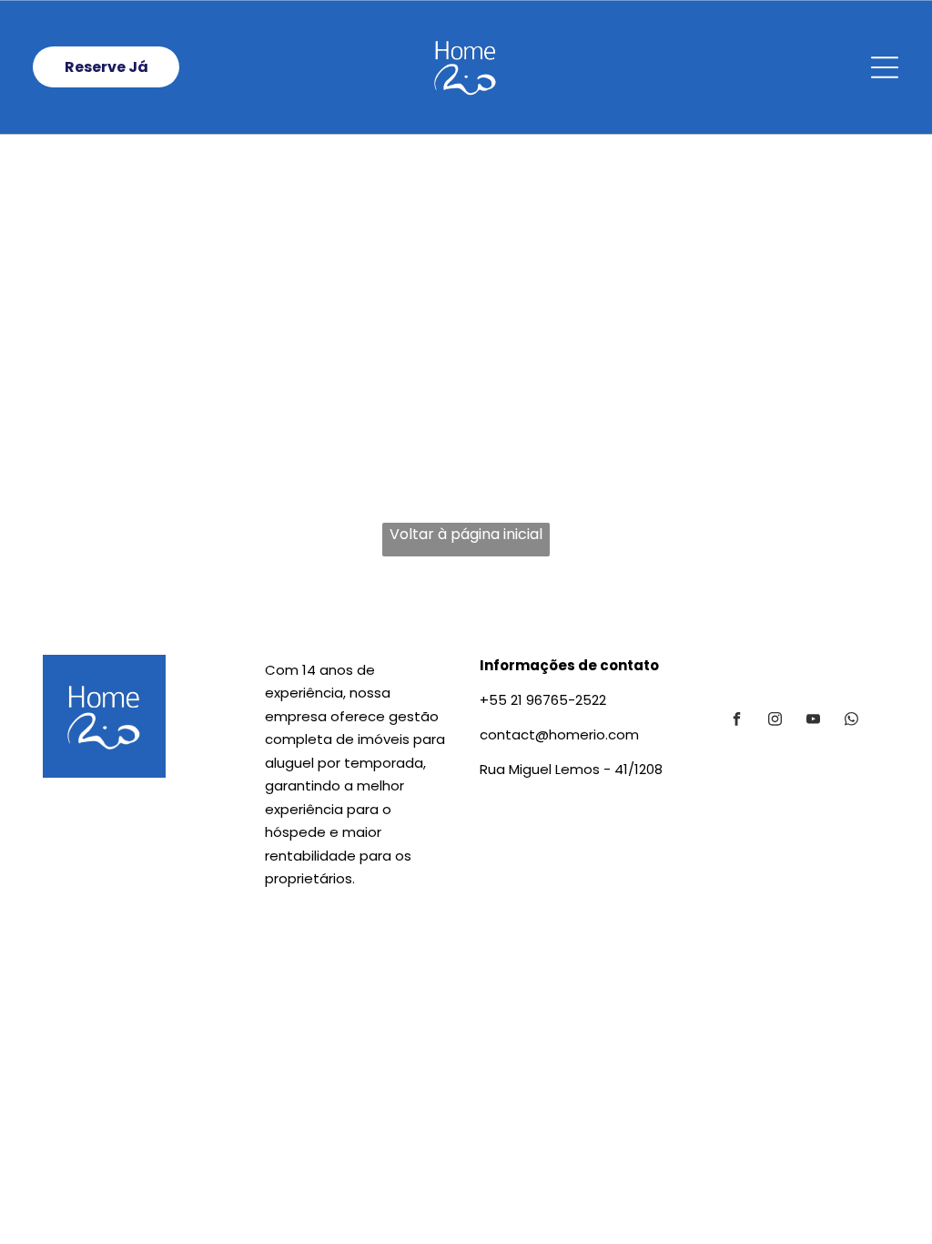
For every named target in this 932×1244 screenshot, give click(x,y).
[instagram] (775, 721)
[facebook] (736, 721)
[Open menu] (884, 67)
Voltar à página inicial (466, 534)
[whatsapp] (851, 721)
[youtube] (813, 721)
